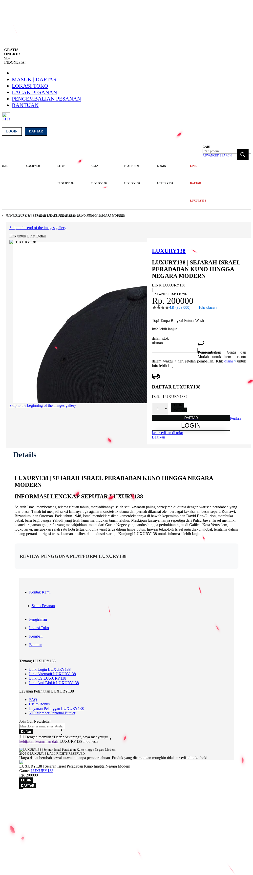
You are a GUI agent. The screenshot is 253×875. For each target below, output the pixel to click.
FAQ (33, 699)
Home (10, 215)
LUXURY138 (42, 771)
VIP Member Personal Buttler (52, 713)
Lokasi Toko (30, 86)
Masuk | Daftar (34, 79)
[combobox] (227, 151)
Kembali (35, 636)
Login (12, 131)
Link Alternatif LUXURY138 (52, 674)
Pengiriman (38, 619)
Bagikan (158, 437)
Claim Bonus (39, 704)
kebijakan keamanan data (39, 741)
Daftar (36, 131)
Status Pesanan (43, 606)
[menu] (103, 183)
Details (24, 454)
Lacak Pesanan (34, 92)
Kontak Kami (39, 592)
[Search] (243, 154)
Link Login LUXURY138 (50, 669)
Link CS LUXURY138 (47, 678)
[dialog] (126, 798)
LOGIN (177, 405)
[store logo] (6, 119)
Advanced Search (217, 155)
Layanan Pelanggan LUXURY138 (56, 708)
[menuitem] (32, 166)
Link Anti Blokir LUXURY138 (54, 683)
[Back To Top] (21, 788)
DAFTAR (178, 410)
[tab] (25, 454)
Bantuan (25, 105)
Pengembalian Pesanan (46, 99)
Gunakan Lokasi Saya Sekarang (27, 805)
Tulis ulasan (207, 307)
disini (228, 361)
